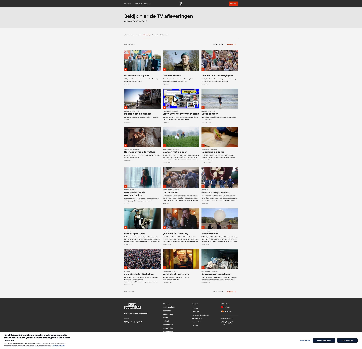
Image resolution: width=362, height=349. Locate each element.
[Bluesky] (131, 322)
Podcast (155, 35)
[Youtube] (125, 322)
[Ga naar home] (181, 3)
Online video (164, 35)
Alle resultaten (129, 35)
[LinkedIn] (137, 322)
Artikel (138, 35)
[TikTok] (134, 322)
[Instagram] (128, 322)
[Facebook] (140, 322)
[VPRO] (227, 323)
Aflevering (146, 35)
